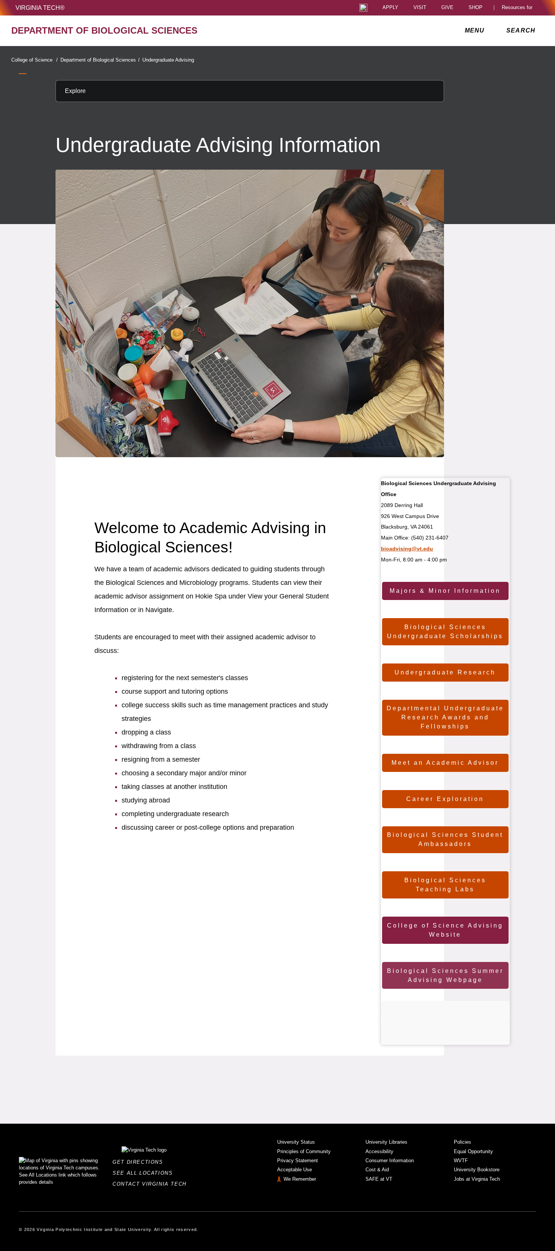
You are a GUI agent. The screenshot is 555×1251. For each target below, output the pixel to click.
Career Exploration (445, 799)
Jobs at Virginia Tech (477, 1179)
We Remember (300, 1179)
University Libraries (386, 1142)
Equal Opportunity (473, 1151)
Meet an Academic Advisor (445, 762)
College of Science (34, 60)
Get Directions (140, 1162)
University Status (296, 1142)
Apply (390, 7)
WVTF (461, 1160)
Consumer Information (389, 1160)
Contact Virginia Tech (152, 1184)
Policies (462, 1142)
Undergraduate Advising (168, 60)
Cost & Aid (377, 1169)
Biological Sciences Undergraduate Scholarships (445, 631)
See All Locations (145, 1173)
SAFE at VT (378, 1179)
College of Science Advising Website (445, 930)
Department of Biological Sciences (100, 60)
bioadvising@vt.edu (407, 549)
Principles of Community (304, 1151)
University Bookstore (476, 1169)
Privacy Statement (297, 1160)
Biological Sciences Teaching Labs (445, 884)
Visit (419, 7)
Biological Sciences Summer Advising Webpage (445, 975)
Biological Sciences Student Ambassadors (445, 839)
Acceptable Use (294, 1169)
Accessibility (379, 1151)
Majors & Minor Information (445, 591)
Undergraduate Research (445, 672)
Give (447, 7)
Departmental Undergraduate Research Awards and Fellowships (445, 717)
